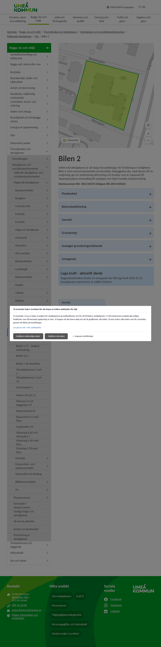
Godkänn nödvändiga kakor (28, 336)
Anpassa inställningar (84, 336)
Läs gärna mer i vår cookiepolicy (27, 327)
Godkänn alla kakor (56, 336)
